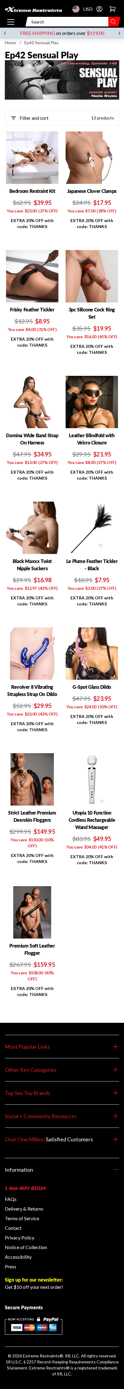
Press (10, 1266)
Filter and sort (34, 118)
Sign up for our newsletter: (34, 1279)
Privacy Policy (19, 1237)
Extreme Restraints (41, 1355)
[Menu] (11, 22)
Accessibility (18, 1257)
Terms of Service (22, 1218)
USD (77, 9)
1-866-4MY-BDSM (25, 1188)
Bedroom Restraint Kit (32, 191)
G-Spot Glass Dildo (92, 687)
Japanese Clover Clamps (91, 191)
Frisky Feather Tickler (32, 309)
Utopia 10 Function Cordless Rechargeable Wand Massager (92, 820)
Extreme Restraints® (49, 1367)
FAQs (11, 1199)
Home (10, 42)
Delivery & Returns (24, 1208)
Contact (13, 1228)
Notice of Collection (26, 1247)
